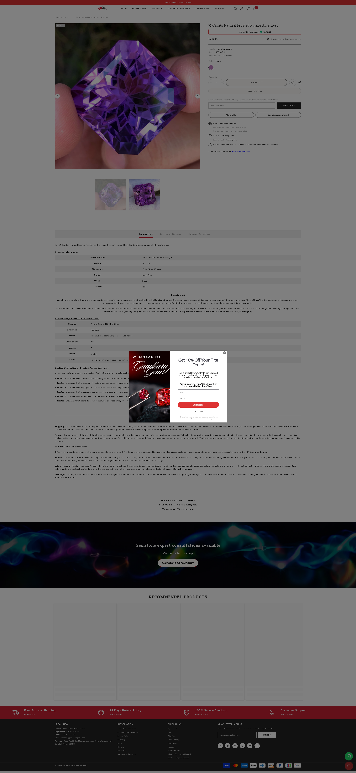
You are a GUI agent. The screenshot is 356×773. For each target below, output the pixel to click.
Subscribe (198, 404)
